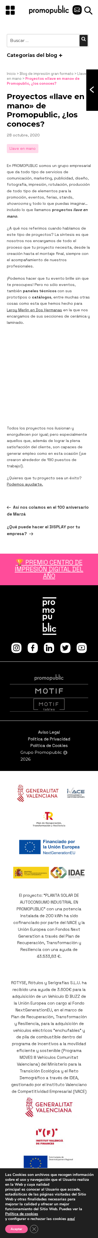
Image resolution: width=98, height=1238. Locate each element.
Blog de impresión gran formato (47, 73)
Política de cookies (21, 1213)
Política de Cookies (49, 745)
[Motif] (49, 691)
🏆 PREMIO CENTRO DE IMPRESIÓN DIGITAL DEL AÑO (49, 569)
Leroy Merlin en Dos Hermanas (34, 309)
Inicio (11, 73)
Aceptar (16, 1229)
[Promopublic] (49, 13)
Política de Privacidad (49, 739)
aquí (71, 1218)
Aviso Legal (49, 732)
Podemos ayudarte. (25, 484)
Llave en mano (23, 148)
